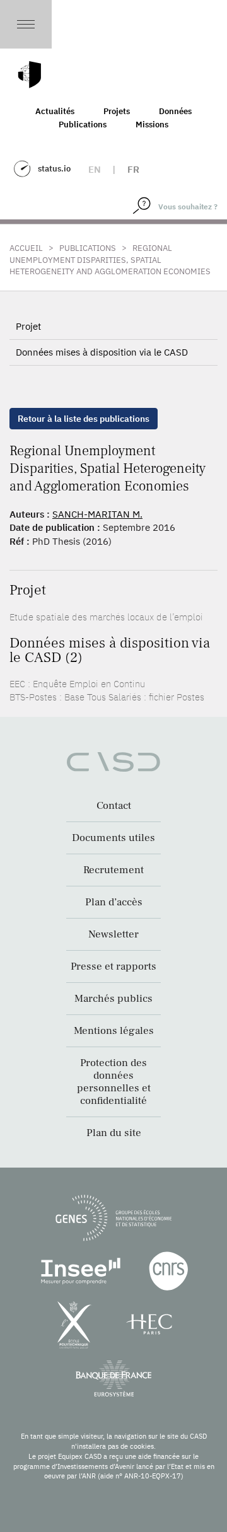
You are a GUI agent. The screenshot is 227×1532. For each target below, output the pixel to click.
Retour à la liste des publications (83, 418)
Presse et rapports (113, 966)
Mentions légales (114, 1031)
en (94, 169)
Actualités (54, 111)
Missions (152, 124)
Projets (116, 111)
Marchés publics (113, 999)
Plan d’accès (114, 902)
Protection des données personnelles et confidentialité (114, 1082)
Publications (83, 124)
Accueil (26, 248)
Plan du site (113, 1133)
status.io (54, 168)
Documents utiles (113, 838)
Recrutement (113, 870)
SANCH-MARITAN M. (97, 514)
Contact (113, 806)
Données (175, 111)
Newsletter (113, 934)
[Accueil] (29, 75)
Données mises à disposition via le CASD (102, 352)
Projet (28, 326)
